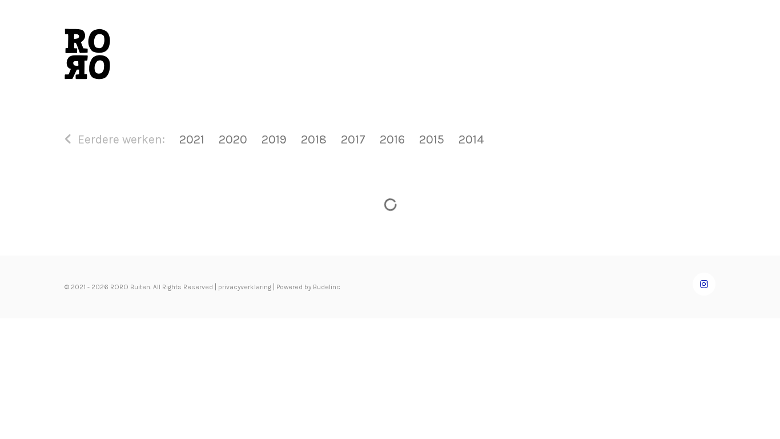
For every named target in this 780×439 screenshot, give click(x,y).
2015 (431, 139)
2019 (274, 139)
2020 (233, 139)
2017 (353, 139)
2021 (191, 139)
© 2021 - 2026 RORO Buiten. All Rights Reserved (139, 287)
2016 (392, 139)
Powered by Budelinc (308, 287)
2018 (314, 139)
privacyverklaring (244, 287)
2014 (471, 139)
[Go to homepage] (87, 54)
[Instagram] (704, 284)
